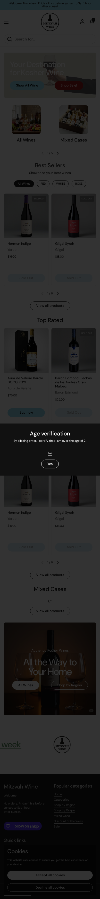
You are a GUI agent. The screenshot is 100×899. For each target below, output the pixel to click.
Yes (50, 464)
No (50, 453)
